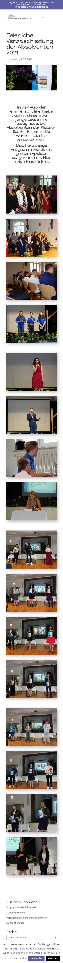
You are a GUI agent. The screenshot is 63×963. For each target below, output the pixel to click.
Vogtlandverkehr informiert (21, 907)
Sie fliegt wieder (15, 922)
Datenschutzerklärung (19, 948)
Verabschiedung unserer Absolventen (26, 917)
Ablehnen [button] (53, 958)
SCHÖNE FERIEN (15, 912)
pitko (14, 59)
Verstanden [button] (36, 958)
